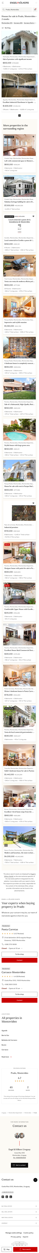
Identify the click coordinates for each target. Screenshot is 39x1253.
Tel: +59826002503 (19, 1158)
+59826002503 (8, 1192)
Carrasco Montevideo (13, 972)
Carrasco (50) (18, 23)
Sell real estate (7, 1212)
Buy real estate (7, 1206)
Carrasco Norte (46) (30, 23)
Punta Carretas (10, 929)
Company (5, 1223)
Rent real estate (7, 1217)
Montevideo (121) (7, 23)
